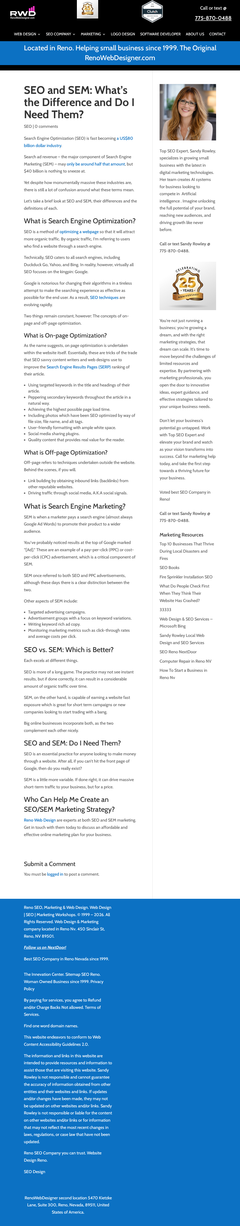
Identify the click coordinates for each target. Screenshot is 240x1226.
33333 (165, 609)
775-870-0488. (174, 250)
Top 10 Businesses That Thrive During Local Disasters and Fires (187, 551)
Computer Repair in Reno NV (185, 661)
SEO (28, 126)
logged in (55, 874)
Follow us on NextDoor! (45, 947)
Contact (217, 34)
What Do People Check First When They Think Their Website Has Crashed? (184, 593)
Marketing (91, 34)
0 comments (46, 126)
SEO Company (58, 34)
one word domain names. (55, 1025)
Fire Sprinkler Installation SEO (186, 577)
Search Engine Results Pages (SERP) (79, 367)
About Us (195, 34)
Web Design (25, 34)
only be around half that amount (96, 164)
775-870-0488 (213, 18)
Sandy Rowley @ (194, 243)
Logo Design (123, 34)
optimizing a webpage (79, 231)
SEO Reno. (91, 974)
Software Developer (160, 34)
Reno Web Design (40, 820)
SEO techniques (104, 297)
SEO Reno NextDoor (178, 651)
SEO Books (170, 567)
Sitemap (72, 974)
